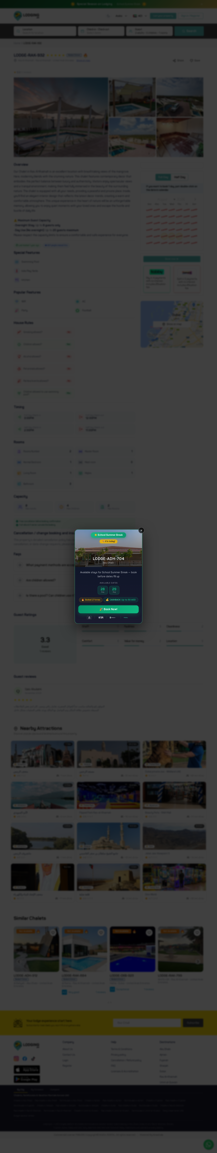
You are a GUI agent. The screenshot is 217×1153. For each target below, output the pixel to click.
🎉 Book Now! (108, 609)
